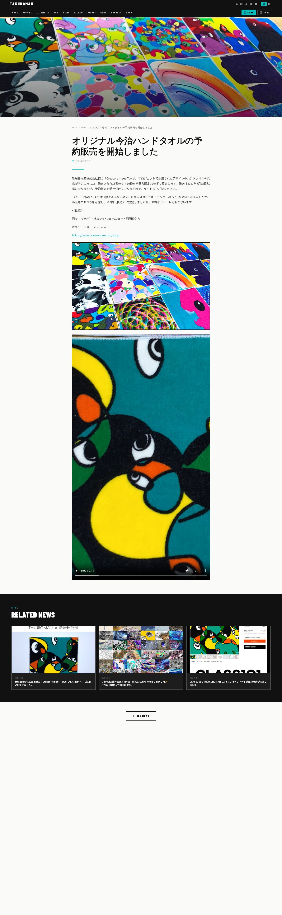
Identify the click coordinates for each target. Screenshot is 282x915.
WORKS (92, 12)
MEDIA (66, 12)
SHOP (129, 12)
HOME (15, 12)
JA (264, 4)
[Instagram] (241, 4)
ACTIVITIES (42, 12)
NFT (56, 12)
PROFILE (27, 12)
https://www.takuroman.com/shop (95, 235)
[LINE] (251, 4)
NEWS (103, 12)
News (83, 127)
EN (269, 4)
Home (75, 127)
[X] (237, 4)
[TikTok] (246, 4)
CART (266, 12)
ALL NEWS (143, 715)
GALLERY (79, 12)
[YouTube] (256, 4)
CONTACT (116, 12)
